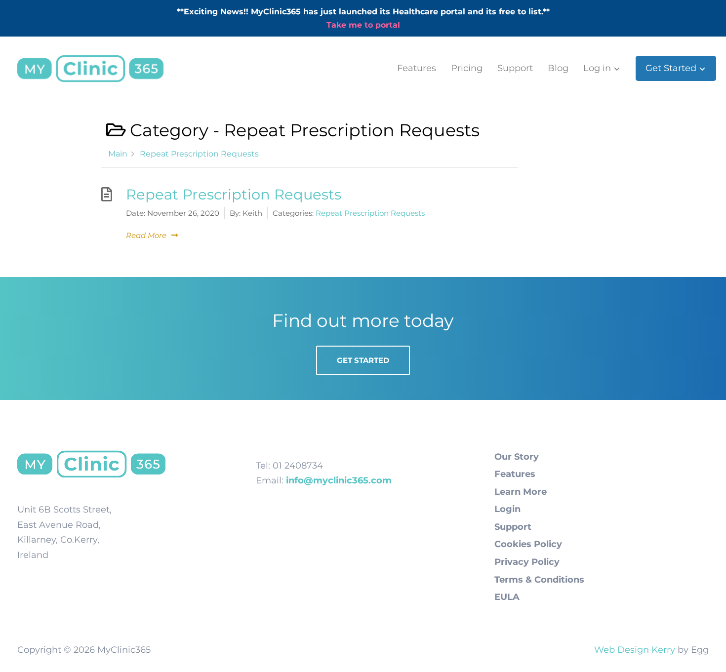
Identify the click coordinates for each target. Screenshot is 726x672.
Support (515, 68)
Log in (597, 68)
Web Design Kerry (634, 649)
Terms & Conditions (539, 579)
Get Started (670, 68)
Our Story (516, 456)
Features (416, 68)
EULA (507, 597)
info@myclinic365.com (339, 480)
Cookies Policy (528, 544)
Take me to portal (363, 25)
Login (507, 509)
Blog (558, 68)
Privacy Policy (527, 561)
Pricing (467, 68)
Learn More (520, 491)
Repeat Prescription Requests (233, 194)
